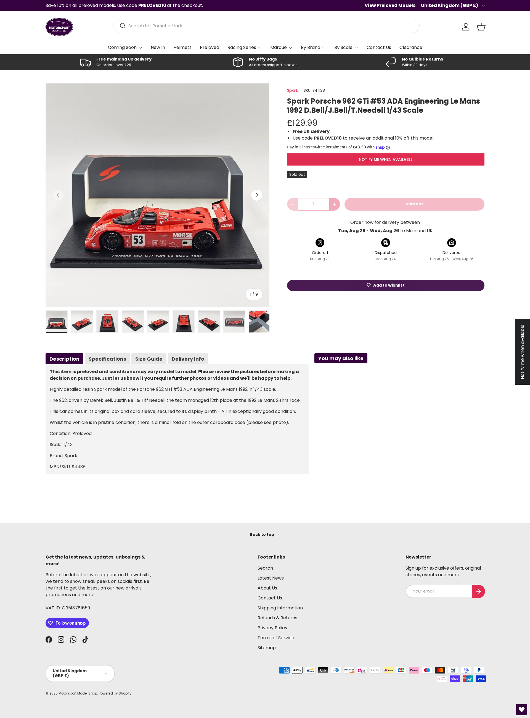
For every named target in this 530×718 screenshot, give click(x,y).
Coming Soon (122, 47)
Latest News (271, 578)
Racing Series (241, 47)
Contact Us (379, 47)
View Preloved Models (390, 5)
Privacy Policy (272, 628)
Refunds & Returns (277, 618)
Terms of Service (276, 638)
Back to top (262, 534)
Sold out (414, 204)
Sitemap (267, 647)
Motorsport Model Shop (78, 693)
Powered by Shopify (115, 693)
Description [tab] (64, 358)
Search (265, 568)
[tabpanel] (177, 419)
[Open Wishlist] (521, 709)
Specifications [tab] (107, 358)
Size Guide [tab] (149, 358)
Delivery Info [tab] (188, 358)
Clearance (410, 47)
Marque (278, 47)
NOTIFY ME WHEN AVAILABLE (385, 159)
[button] (481, 27)
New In (158, 47)
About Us (267, 588)
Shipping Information (280, 608)
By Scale (343, 47)
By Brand (310, 47)
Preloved (209, 47)
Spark (292, 90)
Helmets (182, 47)
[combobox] (266, 26)
